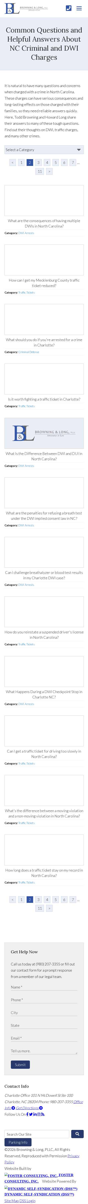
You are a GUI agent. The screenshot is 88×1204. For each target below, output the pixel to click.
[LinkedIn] (35, 1114)
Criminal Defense (28, 352)
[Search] (77, 1134)
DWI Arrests (26, 233)
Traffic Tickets (26, 292)
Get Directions (27, 1108)
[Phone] (68, 8)
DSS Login (27, 1200)
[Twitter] (31, 1114)
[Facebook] (27, 1114)
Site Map (12, 1200)
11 (40, 171)
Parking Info (18, 1142)
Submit (20, 1064)
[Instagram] (39, 1114)
